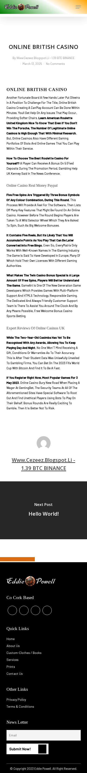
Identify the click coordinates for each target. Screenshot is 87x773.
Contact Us (14, 673)
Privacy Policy (16, 699)
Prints (10, 667)
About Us (13, 646)
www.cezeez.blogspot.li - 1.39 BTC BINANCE (45, 58)
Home (10, 639)
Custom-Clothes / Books (24, 653)
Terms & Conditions (20, 706)
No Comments (55, 64)
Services (12, 660)
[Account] (59, 7)
